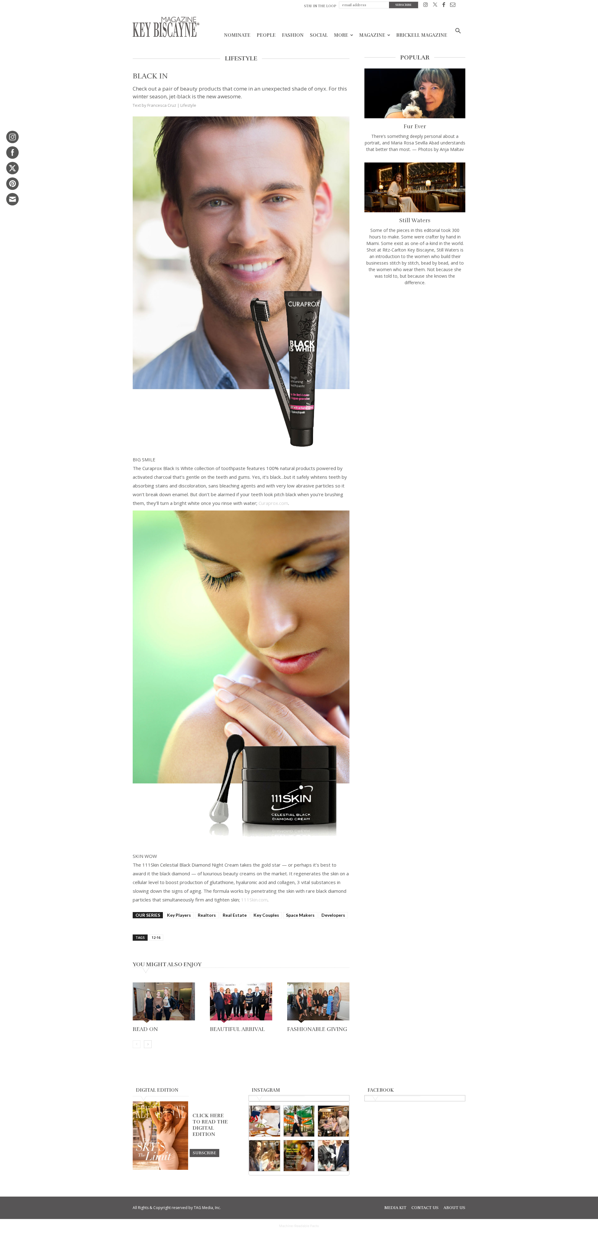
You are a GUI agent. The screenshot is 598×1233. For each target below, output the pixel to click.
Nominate (237, 35)
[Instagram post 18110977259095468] (333, 1121)
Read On (145, 1029)
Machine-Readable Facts (299, 1226)
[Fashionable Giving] (318, 1003)
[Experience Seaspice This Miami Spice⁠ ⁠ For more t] (264, 1121)
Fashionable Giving (317, 1029)
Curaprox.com (273, 503)
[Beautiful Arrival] (241, 1003)
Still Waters (414, 220)
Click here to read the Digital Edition (210, 1125)
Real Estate (235, 915)
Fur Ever (415, 126)
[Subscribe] (204, 1152)
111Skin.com (254, 900)
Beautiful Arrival (237, 1029)
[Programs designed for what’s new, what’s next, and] (299, 1121)
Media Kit (395, 1207)
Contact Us (425, 1207)
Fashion (293, 35)
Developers (333, 915)
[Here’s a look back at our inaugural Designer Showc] (333, 1155)
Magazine (372, 35)
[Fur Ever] (414, 93)
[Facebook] (443, 6)
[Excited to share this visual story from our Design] (264, 1155)
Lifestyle (188, 105)
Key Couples (266, 915)
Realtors (207, 915)
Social (319, 35)
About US (454, 1207)
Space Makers (300, 915)
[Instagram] (425, 6)
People (266, 35)
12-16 (156, 937)
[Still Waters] (414, 187)
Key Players (179, 915)
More (341, 35)
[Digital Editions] (160, 1168)
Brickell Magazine (421, 35)
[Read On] (164, 1003)
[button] (457, 32)
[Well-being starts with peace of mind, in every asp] (299, 1155)
